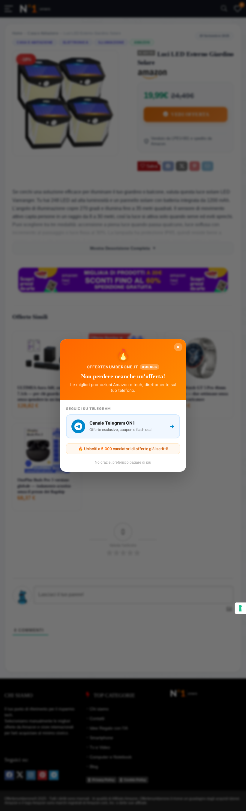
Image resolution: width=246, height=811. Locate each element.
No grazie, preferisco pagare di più (123, 462)
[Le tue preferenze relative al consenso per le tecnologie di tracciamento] (240, 608)
